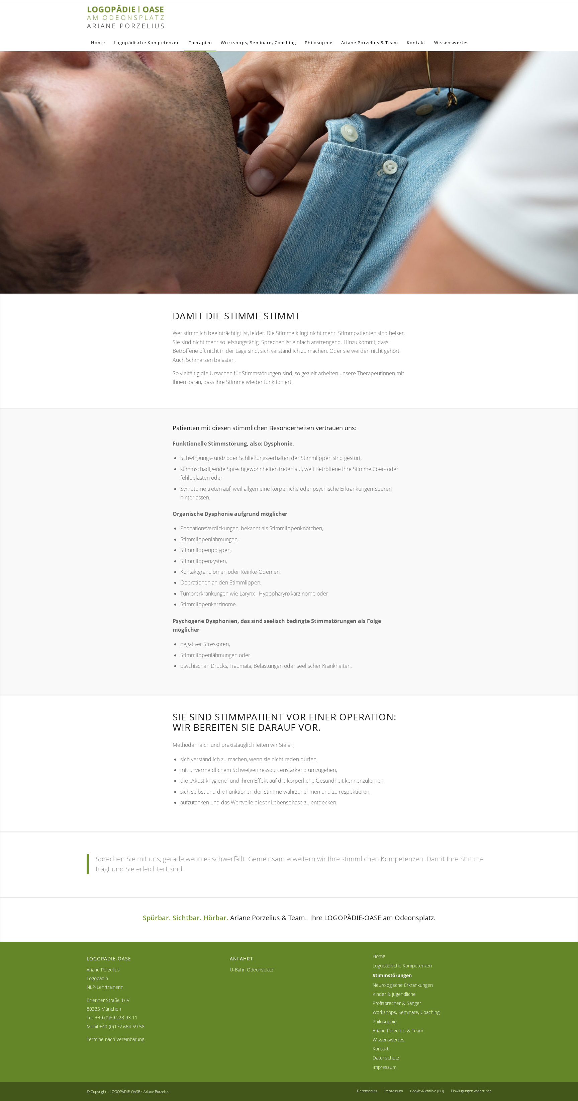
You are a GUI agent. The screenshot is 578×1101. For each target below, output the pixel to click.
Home (379, 956)
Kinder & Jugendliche (394, 994)
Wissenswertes (388, 1039)
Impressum (384, 1067)
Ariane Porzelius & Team (398, 1030)
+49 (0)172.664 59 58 (121, 1026)
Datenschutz (386, 1057)
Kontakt (381, 1048)
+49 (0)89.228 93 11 (116, 1017)
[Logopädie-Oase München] (131, 17)
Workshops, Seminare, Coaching (406, 1012)
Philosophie (385, 1021)
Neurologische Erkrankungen (403, 985)
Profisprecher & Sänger (397, 1003)
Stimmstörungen (392, 975)
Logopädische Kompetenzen (402, 965)
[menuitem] (98, 42)
